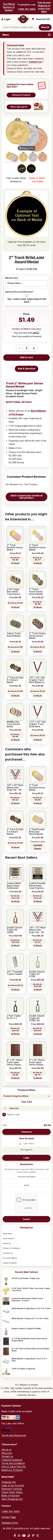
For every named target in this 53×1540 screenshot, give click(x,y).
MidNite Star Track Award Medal (13, 724)
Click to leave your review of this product (26, 496)
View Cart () (43, 19)
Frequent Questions (11, 1459)
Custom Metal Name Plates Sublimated (14, 885)
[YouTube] (24, 1535)
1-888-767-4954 (26, 9)
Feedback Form (9, 1522)
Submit (26, 1219)
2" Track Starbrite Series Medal (15, 547)
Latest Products (10, 1263)
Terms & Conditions (11, 1248)
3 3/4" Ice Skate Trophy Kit (23, 1369)
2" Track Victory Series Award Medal (37, 635)
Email (26, 1185)
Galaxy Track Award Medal (13, 634)
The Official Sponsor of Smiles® (9, 7)
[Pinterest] (33, 1535)
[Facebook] (15, 1535)
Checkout (26, 1132)
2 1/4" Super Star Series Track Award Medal (13, 591)
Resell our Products (12, 1470)
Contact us (35, 61)
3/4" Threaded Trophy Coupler (15, 973)
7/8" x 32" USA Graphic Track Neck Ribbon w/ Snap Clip (37, 680)
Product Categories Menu (16, 1096)
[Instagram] (19, 1535)
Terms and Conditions (13, 1463)
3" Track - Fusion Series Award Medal (36, 591)
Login (26, 1157)
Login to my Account (12, 1485)
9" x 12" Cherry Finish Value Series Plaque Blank (37, 1062)
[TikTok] (29, 1535)
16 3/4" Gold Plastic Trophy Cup (26, 1278)
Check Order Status (12, 1492)
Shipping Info (8, 1482)
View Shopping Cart (12, 1499)
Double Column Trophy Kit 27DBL (37, 974)
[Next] (45, 135)
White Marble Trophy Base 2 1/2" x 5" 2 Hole (31, 1308)
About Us (7, 1243)
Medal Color (11, 278)
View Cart (14, 1108)
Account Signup (10, 1258)
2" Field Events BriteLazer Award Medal (37, 831)
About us (6, 1449)
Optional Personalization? (19, 292)
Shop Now (7, 1233)
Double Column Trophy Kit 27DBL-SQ (37, 1018)
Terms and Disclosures (13, 1435)
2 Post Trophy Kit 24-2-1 (14, 1017)
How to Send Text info (13, 1466)
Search (45, 27)
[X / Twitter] (37, 1535)
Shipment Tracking (11, 1488)
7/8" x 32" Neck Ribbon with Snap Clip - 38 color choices (15, 787)
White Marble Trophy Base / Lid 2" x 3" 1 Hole (29, 1360)
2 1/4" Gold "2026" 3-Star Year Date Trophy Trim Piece (31, 1289)
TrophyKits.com (26, 4)
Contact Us (8, 1253)
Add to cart (26, 357)
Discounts (6, 1453)
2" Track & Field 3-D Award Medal (15, 680)
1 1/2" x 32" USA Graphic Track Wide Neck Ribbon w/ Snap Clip (37, 724)
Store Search (8, 1238)
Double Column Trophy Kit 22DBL (26, 1328)
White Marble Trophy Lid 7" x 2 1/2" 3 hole (30, 1318)
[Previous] (7, 135)
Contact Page (8, 1517)
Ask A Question (26, 368)
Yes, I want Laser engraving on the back (26, 300)
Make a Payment (10, 1495)
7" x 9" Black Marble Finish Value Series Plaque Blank (29, 1339)
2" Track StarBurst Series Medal (37, 547)
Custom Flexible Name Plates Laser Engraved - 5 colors (27, 1299)
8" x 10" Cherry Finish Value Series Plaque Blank (30, 1350)
